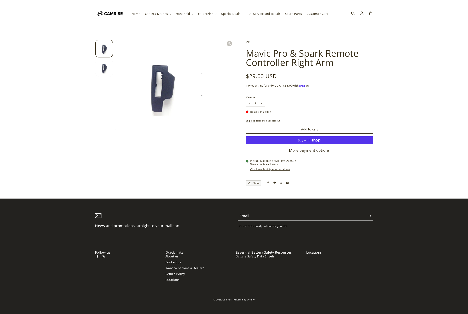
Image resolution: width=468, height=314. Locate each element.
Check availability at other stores (270, 169)
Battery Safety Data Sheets (255, 256)
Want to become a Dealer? (184, 268)
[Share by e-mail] (287, 183)
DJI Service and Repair (264, 14)
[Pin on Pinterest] (274, 183)
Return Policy (175, 274)
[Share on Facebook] (268, 183)
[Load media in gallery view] (104, 48)
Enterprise (206, 14)
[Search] (353, 13)
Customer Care (318, 14)
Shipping (250, 120)
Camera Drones (157, 14)
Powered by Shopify (243, 299)
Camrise (227, 299)
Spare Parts (293, 14)
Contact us (173, 262)
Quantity (250, 96)
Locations (172, 280)
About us (172, 256)
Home (136, 14)
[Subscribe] (369, 215)
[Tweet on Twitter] (281, 183)
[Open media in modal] (229, 43)
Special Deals (231, 14)
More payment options (309, 150)
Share (256, 183)
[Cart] (371, 13)
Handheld (183, 14)
